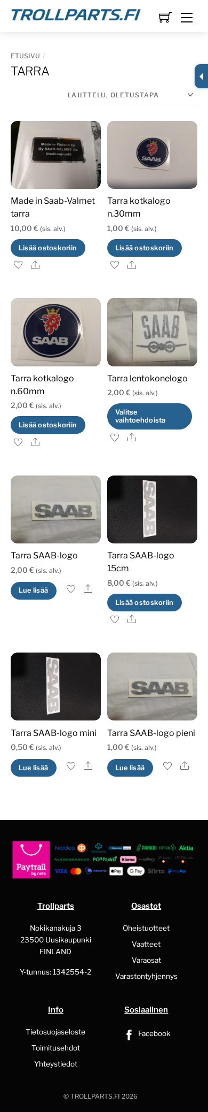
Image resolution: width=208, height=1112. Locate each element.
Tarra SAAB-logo (44, 555)
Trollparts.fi (95, 1096)
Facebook (154, 1033)
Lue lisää (33, 590)
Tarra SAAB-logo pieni (151, 733)
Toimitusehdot (55, 1048)
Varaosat (146, 960)
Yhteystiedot (55, 1064)
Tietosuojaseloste (55, 1031)
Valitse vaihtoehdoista (140, 416)
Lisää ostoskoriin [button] (48, 248)
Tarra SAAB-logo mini (54, 733)
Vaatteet (146, 944)
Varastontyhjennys (146, 976)
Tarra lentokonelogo (147, 378)
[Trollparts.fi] (76, 13)
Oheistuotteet (146, 928)
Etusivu (25, 56)
